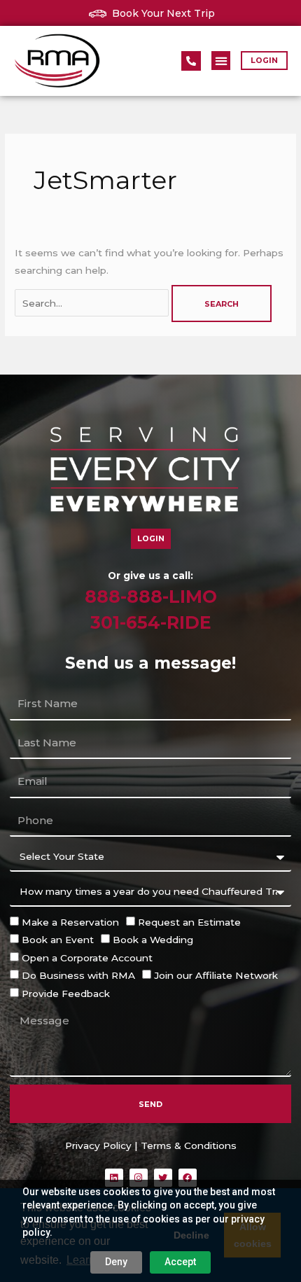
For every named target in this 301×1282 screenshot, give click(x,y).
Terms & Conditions (189, 1145)
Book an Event (58, 939)
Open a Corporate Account (87, 957)
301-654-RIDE (150, 622)
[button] (220, 60)
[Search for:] (93, 303)
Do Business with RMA (78, 975)
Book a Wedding (153, 939)
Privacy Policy (98, 1145)
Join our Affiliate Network (216, 975)
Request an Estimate (189, 922)
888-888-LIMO (151, 596)
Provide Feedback (66, 993)
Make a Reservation (70, 922)
